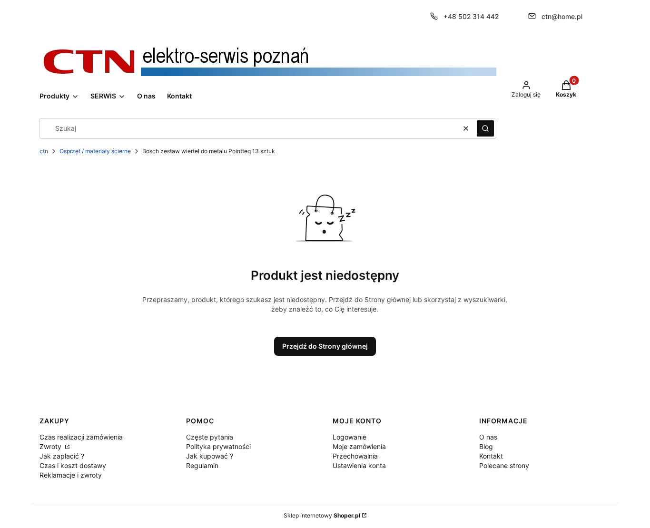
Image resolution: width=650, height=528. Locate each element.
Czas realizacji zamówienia (81, 437)
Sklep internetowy (322, 515)
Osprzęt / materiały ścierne (95, 151)
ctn (43, 151)
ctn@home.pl (562, 16)
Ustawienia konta (359, 465)
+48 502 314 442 (471, 16)
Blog (486, 446)
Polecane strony (504, 465)
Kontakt (491, 456)
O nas (488, 437)
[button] (485, 128)
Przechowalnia (355, 456)
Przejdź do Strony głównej (325, 346)
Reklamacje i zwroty (70, 475)
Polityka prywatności (218, 446)
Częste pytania (209, 437)
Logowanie (349, 437)
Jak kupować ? (209, 456)
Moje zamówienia (359, 446)
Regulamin (202, 465)
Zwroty (51, 446)
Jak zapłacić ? (61, 456)
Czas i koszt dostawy (72, 465)
